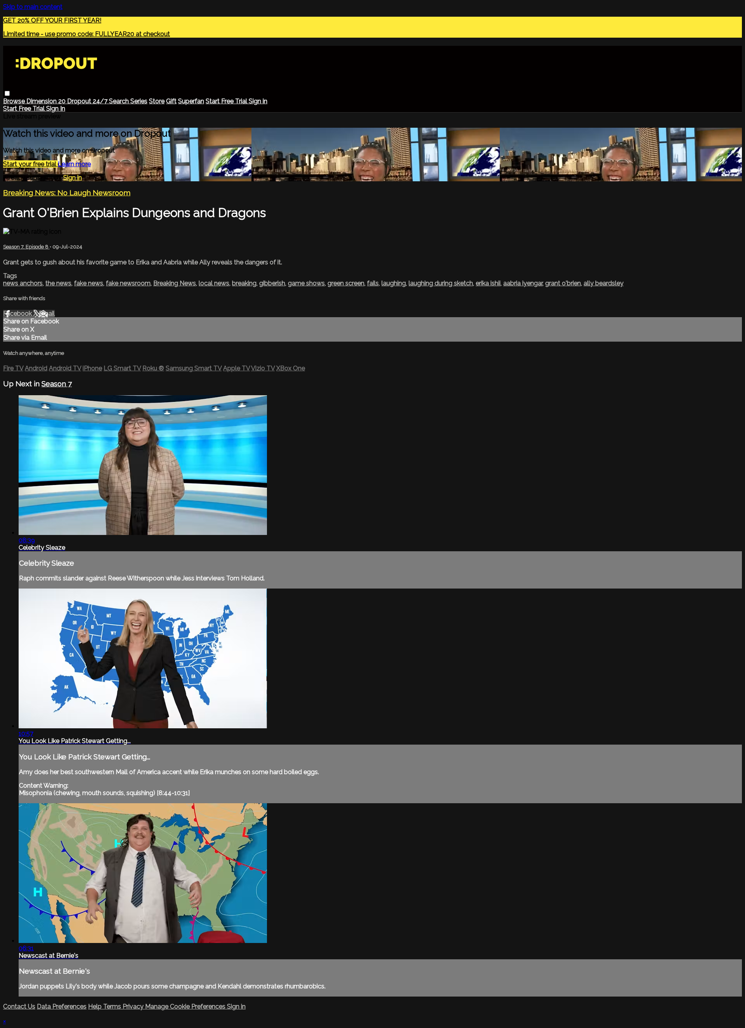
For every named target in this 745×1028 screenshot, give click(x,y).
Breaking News (174, 283)
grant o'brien (563, 283)
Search (119, 101)
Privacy (134, 1006)
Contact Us (19, 1006)
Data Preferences (62, 1006)
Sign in (258, 101)
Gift (171, 101)
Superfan (191, 101)
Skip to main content (32, 6)
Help (95, 1006)
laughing (393, 283)
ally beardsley (604, 283)
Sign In (55, 108)
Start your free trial (30, 164)
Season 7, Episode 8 (26, 247)
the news (58, 283)
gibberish (272, 283)
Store (157, 101)
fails (373, 283)
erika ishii (488, 283)
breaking (244, 283)
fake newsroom (128, 283)
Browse (14, 101)
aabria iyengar (522, 283)
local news (214, 283)
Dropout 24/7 (88, 101)
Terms (113, 1006)
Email (47, 313)
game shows (306, 283)
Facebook (18, 313)
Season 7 (57, 383)
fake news (88, 283)
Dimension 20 (46, 101)
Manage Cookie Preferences (186, 1006)
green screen (345, 283)
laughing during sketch (441, 283)
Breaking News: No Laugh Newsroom (66, 192)
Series (138, 101)
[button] (7, 93)
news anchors (23, 283)
